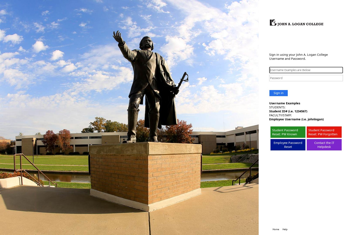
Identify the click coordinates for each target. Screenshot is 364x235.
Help (285, 229)
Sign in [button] (279, 93)
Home (276, 229)
